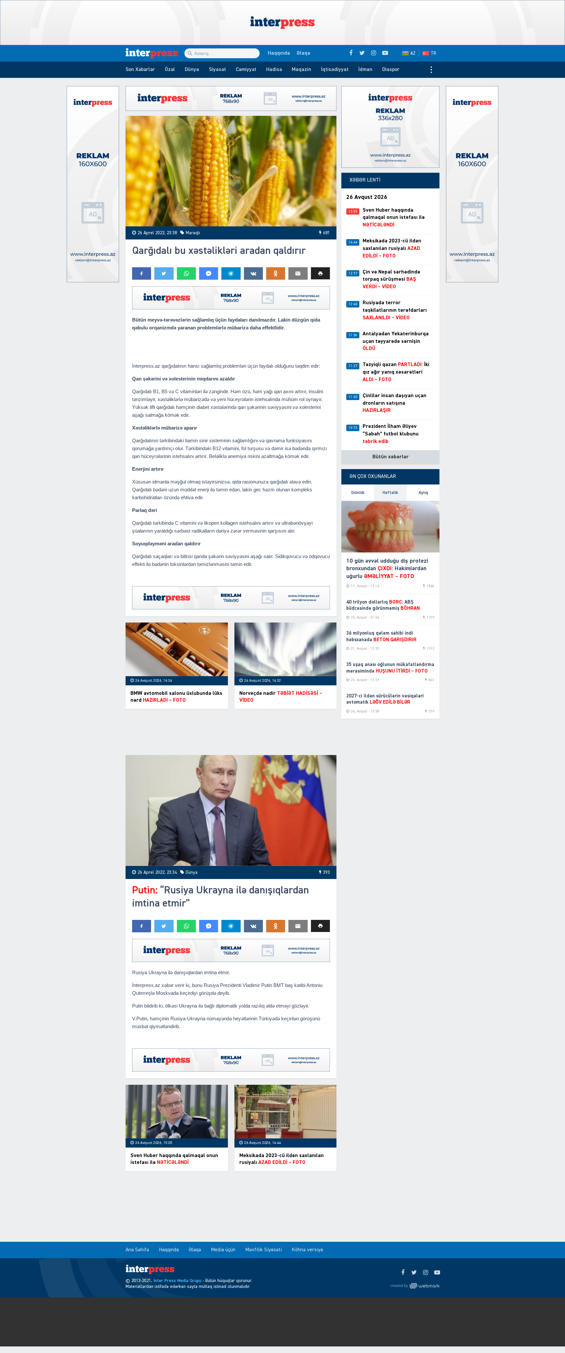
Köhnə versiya (307, 1250)
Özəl (170, 69)
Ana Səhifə (137, 1250)
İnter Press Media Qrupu (177, 1280)
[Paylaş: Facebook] (141, 273)
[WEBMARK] (414, 1286)
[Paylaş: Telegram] (230, 273)
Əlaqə (303, 53)
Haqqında (279, 53)
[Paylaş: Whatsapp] (186, 273)
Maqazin (301, 69)
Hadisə (274, 69)
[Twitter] (414, 1273)
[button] (320, 273)
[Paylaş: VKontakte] (253, 273)
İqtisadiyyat (335, 69)
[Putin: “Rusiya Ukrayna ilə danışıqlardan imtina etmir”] (231, 810)
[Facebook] (402, 1273)
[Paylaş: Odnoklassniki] (275, 273)
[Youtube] (437, 1273)
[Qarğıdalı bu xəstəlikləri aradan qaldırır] (231, 171)
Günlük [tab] (358, 492)
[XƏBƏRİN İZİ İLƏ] (155, 53)
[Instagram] (425, 1273)
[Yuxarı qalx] (546, 1334)
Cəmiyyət (246, 69)
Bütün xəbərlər (390, 457)
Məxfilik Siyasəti (263, 1250)
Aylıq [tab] (423, 492)
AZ (413, 53)
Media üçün (223, 1250)
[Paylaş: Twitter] (163, 273)
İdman (365, 69)
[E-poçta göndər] (297, 273)
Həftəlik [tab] (390, 492)
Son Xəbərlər (140, 69)
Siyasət (217, 69)
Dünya (192, 69)
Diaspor (391, 69)
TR (433, 53)
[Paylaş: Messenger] (208, 273)
